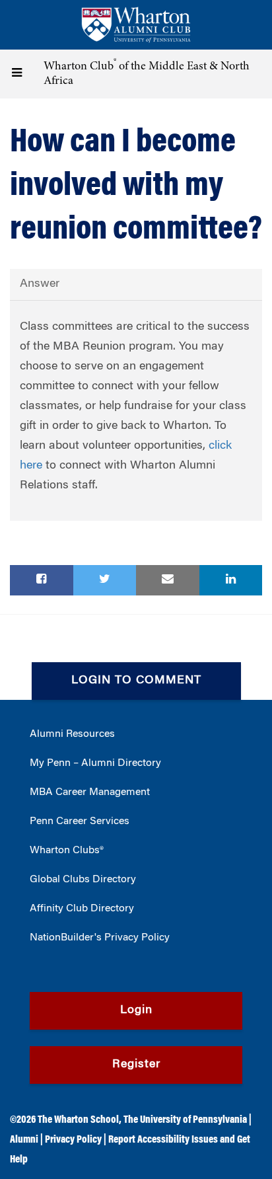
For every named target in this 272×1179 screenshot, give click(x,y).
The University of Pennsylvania (185, 1120)
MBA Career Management (90, 792)
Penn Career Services (79, 821)
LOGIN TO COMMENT (136, 681)
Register (136, 1065)
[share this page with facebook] (41, 580)
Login (136, 1010)
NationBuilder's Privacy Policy (100, 937)
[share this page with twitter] (105, 580)
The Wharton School (78, 1120)
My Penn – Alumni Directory (95, 763)
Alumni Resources (72, 734)
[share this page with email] (167, 580)
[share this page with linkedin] (231, 580)
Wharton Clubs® (67, 850)
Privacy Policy (73, 1140)
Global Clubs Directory (83, 879)
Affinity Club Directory (82, 908)
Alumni (24, 1140)
